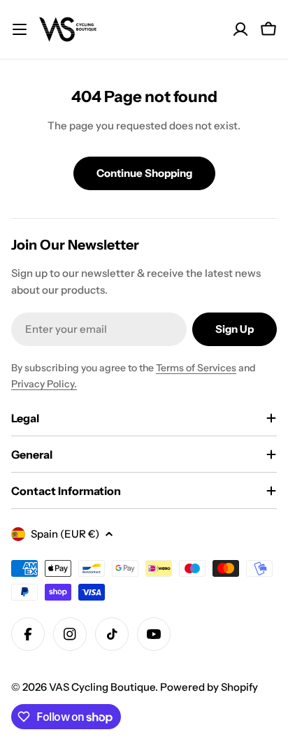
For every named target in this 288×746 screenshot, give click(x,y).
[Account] (240, 29)
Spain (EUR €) (65, 533)
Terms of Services (196, 367)
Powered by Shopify (209, 687)
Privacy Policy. (44, 384)
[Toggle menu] (19, 29)
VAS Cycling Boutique (102, 687)
